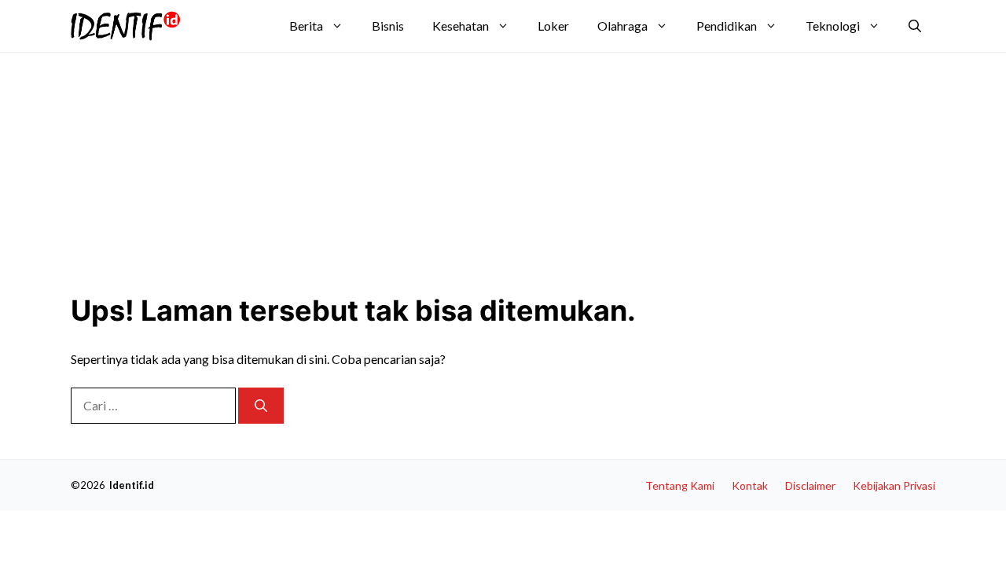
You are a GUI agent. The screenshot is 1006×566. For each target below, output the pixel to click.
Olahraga (622, 25)
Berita (306, 25)
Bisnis (388, 25)
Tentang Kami (679, 485)
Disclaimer (810, 485)
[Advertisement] (452, 166)
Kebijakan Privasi (894, 485)
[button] (914, 26)
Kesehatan (460, 25)
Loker (553, 25)
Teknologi (833, 25)
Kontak (750, 485)
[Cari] (261, 406)
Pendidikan (726, 25)
